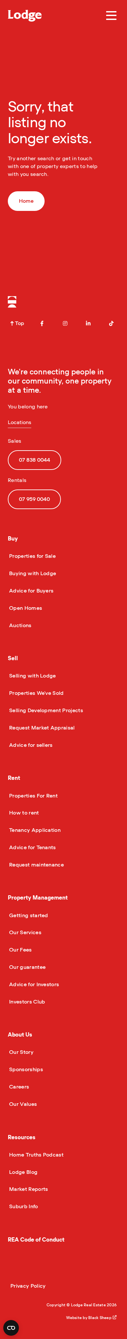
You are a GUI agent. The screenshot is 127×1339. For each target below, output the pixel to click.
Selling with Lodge (32, 675)
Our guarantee (27, 967)
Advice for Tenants (32, 847)
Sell (13, 658)
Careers (18, 1087)
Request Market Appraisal (41, 727)
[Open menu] (111, 16)
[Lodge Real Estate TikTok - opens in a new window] (111, 323)
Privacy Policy (28, 1286)
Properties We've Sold (36, 693)
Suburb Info (23, 1206)
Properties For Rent (33, 795)
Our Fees (20, 950)
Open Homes (25, 608)
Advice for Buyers (30, 590)
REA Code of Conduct (36, 1240)
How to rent (23, 812)
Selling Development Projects (45, 710)
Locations (19, 422)
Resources (21, 1137)
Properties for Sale (32, 556)
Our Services (24, 932)
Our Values (22, 1104)
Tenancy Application (34, 830)
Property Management (38, 898)
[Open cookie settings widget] (11, 1328)
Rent (14, 778)
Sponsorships (25, 1069)
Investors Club (26, 1001)
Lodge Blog (22, 1172)
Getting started (28, 915)
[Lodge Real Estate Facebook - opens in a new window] (42, 323)
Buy (13, 538)
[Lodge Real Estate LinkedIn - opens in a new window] (88, 323)
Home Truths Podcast (36, 1155)
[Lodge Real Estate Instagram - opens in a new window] (65, 323)
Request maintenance (36, 864)
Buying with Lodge (32, 573)
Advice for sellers (30, 745)
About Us (20, 1035)
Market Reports (28, 1189)
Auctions (20, 625)
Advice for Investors (33, 984)
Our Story (21, 1052)
